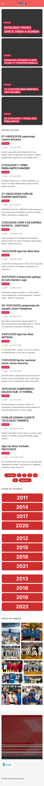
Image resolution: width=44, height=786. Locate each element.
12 (15, 480)
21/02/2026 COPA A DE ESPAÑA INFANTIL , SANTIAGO (21, 224)
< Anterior (10, 475)
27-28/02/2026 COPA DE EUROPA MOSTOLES (17, 195)
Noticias (7, 22)
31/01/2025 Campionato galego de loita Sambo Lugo (21, 278)
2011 (22, 498)
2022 (22, 607)
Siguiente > (25, 480)
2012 (22, 538)
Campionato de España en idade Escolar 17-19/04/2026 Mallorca (20, 61)
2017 (22, 516)
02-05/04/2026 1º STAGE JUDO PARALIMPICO (20, 120)
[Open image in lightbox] (11, 634)
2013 (22, 579)
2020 (22, 526)
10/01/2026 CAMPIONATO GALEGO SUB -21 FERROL (18, 390)
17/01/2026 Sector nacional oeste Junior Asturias (19, 362)
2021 (22, 566)
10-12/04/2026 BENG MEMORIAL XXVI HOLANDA (21, 90)
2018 (22, 557)
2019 (22, 597)
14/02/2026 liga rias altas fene (20, 251)
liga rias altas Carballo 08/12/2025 (15, 448)
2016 (22, 588)
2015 (22, 547)
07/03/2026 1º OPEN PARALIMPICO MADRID (16, 167)
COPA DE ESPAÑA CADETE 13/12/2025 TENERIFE (18, 419)
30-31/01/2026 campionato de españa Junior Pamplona (20, 307)
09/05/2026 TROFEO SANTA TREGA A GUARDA (21, 29)
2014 (22, 507)
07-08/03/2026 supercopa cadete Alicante (18, 138)
